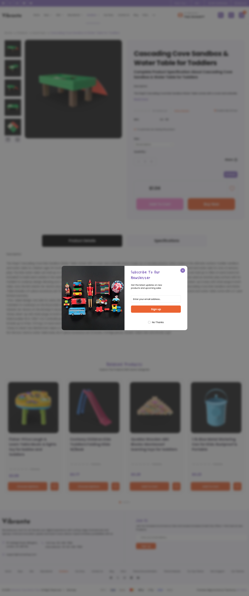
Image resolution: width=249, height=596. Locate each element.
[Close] (182, 270)
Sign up (156, 309)
